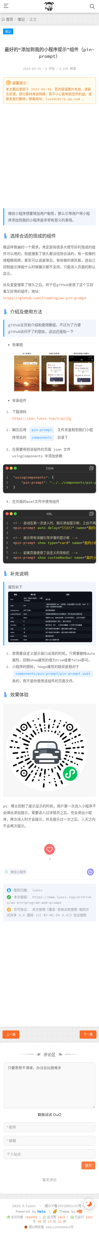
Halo (41, 1211)
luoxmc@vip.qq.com (62, 99)
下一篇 (88, 1034)
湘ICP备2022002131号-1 (65, 1205)
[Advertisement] (49, 156)
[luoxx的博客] (49, 6)
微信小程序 (18, 872)
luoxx (31, 1205)
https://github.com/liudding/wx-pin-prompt (44, 298)
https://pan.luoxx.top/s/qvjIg (41, 418)
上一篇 (10, 1034)
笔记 (21, 19)
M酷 (79, 1211)
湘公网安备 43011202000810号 (51, 1227)
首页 (9, 19)
